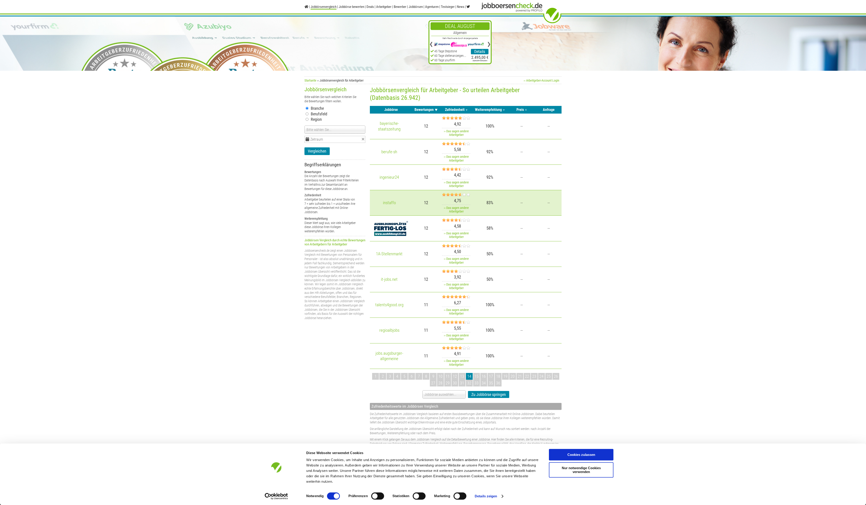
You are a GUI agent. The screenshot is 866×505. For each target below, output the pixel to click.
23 (534, 376)
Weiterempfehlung (488, 109)
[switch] (377, 496)
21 (520, 376)
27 (433, 383)
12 (455, 376)
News (460, 7)
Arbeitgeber (384, 7)
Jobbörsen (416, 7)
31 (462, 383)
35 (491, 383)
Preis (520, 109)
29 (448, 383)
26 (556, 376)
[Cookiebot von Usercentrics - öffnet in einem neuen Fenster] (276, 496)
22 (527, 376)
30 (455, 383)
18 (498, 376)
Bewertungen (424, 109)
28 (440, 383)
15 (476, 376)
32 (469, 383)
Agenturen (432, 7)
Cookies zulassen (581, 455)
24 (541, 376)
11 (448, 376)
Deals (370, 7)
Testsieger (448, 7)
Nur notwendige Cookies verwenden (581, 470)
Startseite (310, 80)
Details (479, 51)
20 (513, 376)
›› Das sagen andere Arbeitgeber (456, 133)
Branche (317, 108)
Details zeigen (486, 496)
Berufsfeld (319, 114)
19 (505, 376)
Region (316, 119)
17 (491, 376)
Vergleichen (317, 151)
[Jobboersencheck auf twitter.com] (468, 7)
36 (498, 383)
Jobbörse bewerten (351, 7)
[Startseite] (306, 7)
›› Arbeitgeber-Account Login (541, 80)
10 (440, 376)
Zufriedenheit (455, 109)
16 (484, 376)
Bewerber (400, 7)
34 (484, 383)
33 (476, 383)
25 (549, 376)
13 (462, 376)
